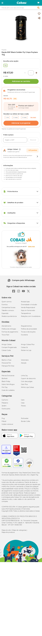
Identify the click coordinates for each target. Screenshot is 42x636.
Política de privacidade (29, 329)
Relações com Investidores (30, 316)
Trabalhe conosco (8, 310)
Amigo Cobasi (7, 344)
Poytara (4, 49)
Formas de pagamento (10, 332)
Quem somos (6, 302)
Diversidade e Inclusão (29, 304)
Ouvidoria (24, 335)
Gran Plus (24, 384)
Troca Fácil (5, 335)
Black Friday (6, 381)
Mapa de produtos (8, 532)
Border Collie (25, 421)
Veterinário (25, 360)
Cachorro (5, 400)
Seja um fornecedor (28, 310)
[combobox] (21, 8)
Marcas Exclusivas (8, 375)
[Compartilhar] (39, 18)
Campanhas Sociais (8, 307)
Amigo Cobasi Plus (27, 344)
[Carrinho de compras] (38, 3)
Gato (22, 400)
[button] (2, 3)
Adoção (23, 363)
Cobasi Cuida (6, 350)
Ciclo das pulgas (26, 381)
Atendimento (6, 326)
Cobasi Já (24, 347)
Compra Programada (9, 347)
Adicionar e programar (21, 123)
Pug (3, 418)
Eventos (5, 304)
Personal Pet (6, 363)
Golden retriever (7, 424)
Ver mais (33, 117)
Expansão (5, 313)
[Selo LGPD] (29, 468)
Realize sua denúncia (9, 316)
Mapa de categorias (19, 530)
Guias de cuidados (8, 390)
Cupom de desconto (28, 378)
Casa (22, 403)
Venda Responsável (28, 307)
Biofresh (5, 378)
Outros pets (6, 409)
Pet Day (5, 387)
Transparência (26, 313)
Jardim (4, 406)
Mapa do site (6, 530)
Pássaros (5, 403)
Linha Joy (24, 375)
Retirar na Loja (26, 350)
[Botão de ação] (37, 156)
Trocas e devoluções (28, 332)
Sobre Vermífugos (8, 384)
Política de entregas (9, 329)
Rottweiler (24, 418)
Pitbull (4, 421)
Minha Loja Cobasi (27, 387)
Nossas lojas (25, 302)
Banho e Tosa (6, 360)
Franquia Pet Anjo (8, 366)
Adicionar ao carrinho (21, 81)
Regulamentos (26, 326)
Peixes (23, 406)
